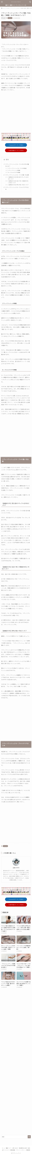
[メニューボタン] (2, 2)
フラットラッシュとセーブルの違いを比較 (17, 175)
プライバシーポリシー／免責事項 (23, 1150)
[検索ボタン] (30, 2)
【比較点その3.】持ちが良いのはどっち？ (18, 184)
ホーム (3, 1148)
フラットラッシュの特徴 (14, 170)
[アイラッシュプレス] (16, 2)
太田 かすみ (16, 868)
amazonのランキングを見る (16, 145)
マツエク (10, 18)
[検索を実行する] (29, 1136)
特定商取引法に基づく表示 (24, 1148)
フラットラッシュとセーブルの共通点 (17, 168)
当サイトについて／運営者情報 (8, 1150)
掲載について (8, 1148)
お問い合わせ (15, 1148)
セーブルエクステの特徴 (14, 172)
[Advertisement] (16, 112)
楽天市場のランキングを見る (17, 150)
